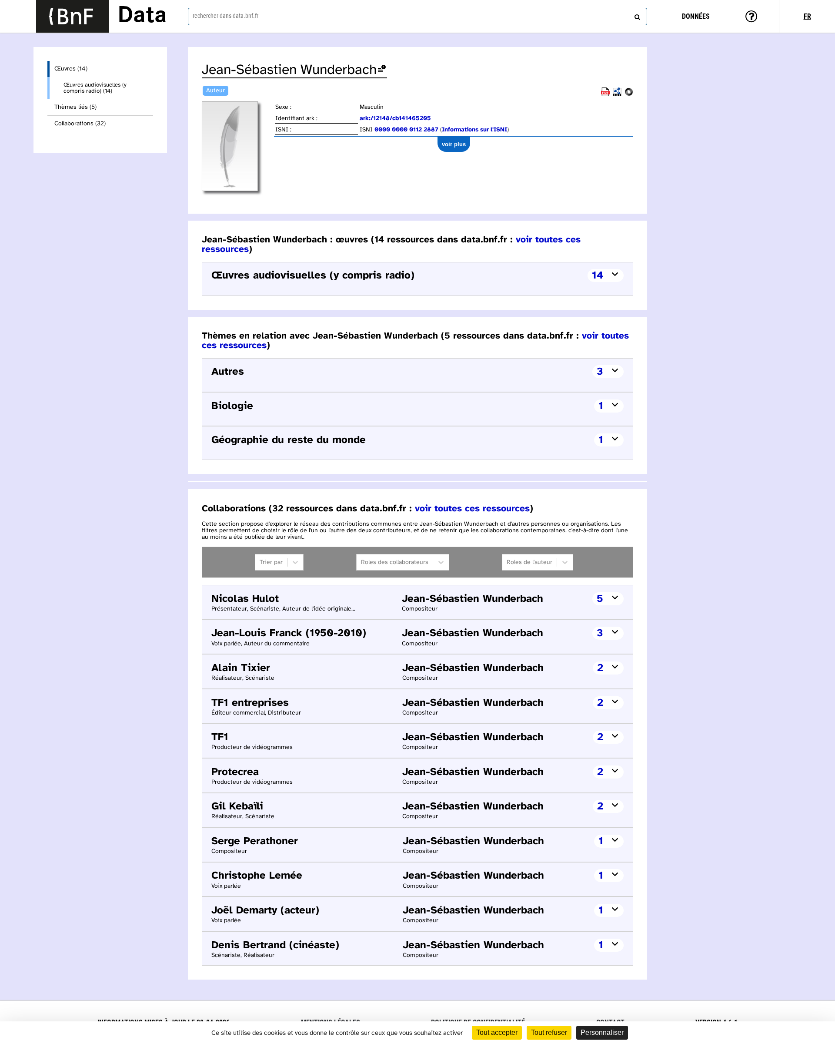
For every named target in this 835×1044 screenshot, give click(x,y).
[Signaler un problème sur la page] (382, 70)
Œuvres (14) (70, 69)
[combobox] (417, 16)
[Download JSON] (629, 94)
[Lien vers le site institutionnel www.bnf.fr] (72, 16)
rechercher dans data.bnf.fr (225, 15)
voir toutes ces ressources (472, 509)
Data (142, 16)
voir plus (454, 144)
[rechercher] (636, 15)
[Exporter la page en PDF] (605, 94)
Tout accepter (497, 1032)
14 (597, 275)
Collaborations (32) (80, 124)
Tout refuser (549, 1032)
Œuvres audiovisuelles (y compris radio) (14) (95, 88)
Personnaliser (602, 1032)
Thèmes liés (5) (75, 107)
